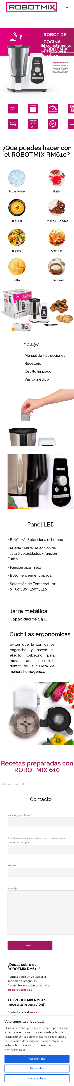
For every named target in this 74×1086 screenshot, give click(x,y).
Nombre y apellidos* (19, 815)
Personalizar (37, 1068)
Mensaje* (13, 888)
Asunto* (12, 865)
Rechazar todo (37, 1078)
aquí (22, 1049)
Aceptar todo (37, 1058)
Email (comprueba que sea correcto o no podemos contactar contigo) (36, 840)
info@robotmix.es (20, 989)
